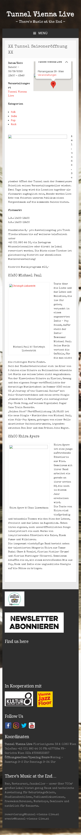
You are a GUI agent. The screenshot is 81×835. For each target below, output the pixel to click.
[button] (53, 85)
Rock (13, 124)
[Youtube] (31, 725)
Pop (13, 120)
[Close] (66, 61)
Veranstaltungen (47, 74)
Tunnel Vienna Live (40, 14)
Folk (13, 111)
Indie (14, 116)
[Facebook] (8, 725)
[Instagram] (16, 725)
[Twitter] (24, 725)
